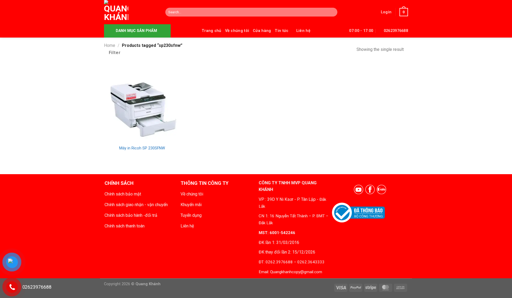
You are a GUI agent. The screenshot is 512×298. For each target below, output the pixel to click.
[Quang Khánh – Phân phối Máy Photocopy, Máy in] (130, 12)
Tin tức (281, 30)
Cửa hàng (262, 30)
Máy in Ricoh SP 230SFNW (142, 148)
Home (109, 45)
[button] (386, 12)
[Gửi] (332, 12)
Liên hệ (303, 30)
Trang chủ (211, 30)
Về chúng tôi (237, 30)
